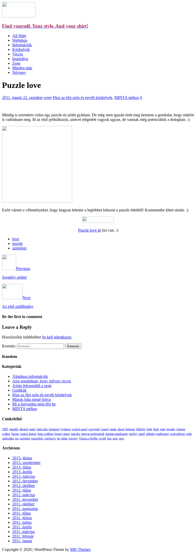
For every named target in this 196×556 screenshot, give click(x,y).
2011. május (22, 522)
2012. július (21, 490)
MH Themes (80, 549)
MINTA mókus (126, 97)
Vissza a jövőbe (88, 438)
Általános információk (30, 376)
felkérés (140, 429)
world (102, 438)
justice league (28, 434)
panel (142, 434)
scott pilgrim (177, 434)
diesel (121, 429)
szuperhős (37, 438)
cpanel (104, 429)
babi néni (42, 429)
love (15, 239)
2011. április (22, 527)
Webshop (19, 40)
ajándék (13, 429)
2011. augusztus (25, 508)
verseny (73, 438)
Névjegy (19, 72)
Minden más (22, 68)
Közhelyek (21, 49)
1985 (5, 429)
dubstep (130, 429)
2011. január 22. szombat (22, 97)
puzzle (17, 243)
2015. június (22, 458)
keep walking (46, 434)
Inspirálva (20, 58)
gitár (162, 429)
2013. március (23, 476)
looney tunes (62, 434)
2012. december (25, 481)
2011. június (22, 518)
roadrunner (162, 434)
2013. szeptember (26, 462)
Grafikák (19, 390)
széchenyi (50, 438)
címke (113, 429)
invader (170, 429)
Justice (15, 434)
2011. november (25, 499)
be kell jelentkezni (56, 337)
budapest (54, 429)
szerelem (19, 248)
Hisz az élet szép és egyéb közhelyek (82, 97)
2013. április (22, 472)
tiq (58, 438)
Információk (22, 45)
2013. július (21, 467)
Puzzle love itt (89, 230)
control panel (79, 429)
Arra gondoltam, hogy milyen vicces (41, 381)
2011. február (23, 536)
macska (75, 434)
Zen (109, 438)
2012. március (23, 495)
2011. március (23, 531)
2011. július (21, 513)
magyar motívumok (92, 434)
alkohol (23, 429)
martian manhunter (116, 434)
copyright (94, 429)
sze (17, 438)
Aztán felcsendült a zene (32, 385)
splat (189, 434)
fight (149, 429)
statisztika (8, 438)
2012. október (23, 485)
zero (121, 438)
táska (64, 438)
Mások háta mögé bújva (31, 399)
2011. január (22, 541)
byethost (65, 429)
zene (115, 438)
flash (156, 429)
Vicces (17, 54)
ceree (47, 97)
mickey (133, 434)
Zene (16, 63)
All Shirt (19, 35)
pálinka (150, 434)
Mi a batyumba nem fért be (34, 404)
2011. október (23, 504)
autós (32, 429)
